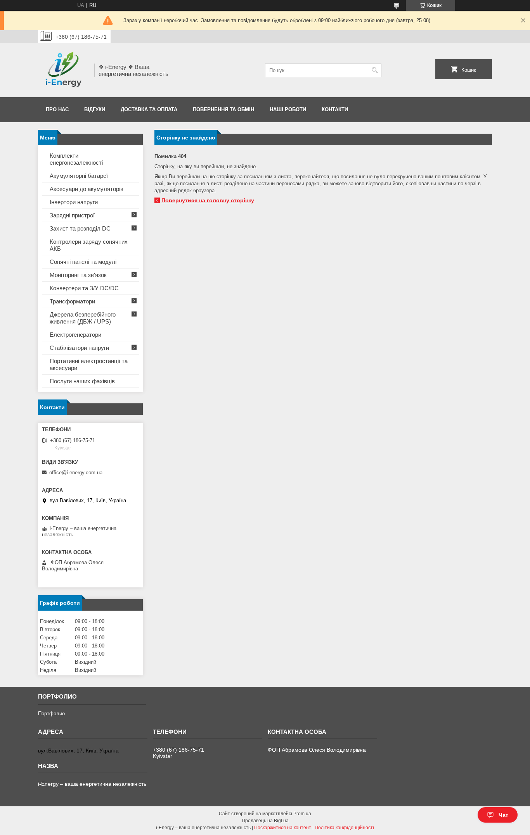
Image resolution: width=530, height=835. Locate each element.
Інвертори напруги (74, 202)
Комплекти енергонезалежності (76, 159)
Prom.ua (302, 813)
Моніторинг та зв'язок (78, 275)
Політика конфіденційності (344, 827)
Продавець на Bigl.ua (265, 820)
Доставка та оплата (149, 109)
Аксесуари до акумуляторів (86, 189)
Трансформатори (72, 301)
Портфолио (51, 713)
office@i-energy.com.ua (75, 472)
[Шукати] (374, 70)
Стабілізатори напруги (79, 347)
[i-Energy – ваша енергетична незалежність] (63, 70)
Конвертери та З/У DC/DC (84, 288)
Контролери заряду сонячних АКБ (89, 245)
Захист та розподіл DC (80, 228)
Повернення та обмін (223, 109)
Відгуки (94, 109)
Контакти (335, 109)
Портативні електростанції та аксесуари (89, 364)
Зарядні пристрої (72, 215)
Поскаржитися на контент (282, 827)
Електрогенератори (75, 334)
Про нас (57, 109)
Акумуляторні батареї (79, 175)
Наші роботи (288, 109)
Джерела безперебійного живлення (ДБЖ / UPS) (83, 318)
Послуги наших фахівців (82, 381)
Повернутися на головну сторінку (207, 200)
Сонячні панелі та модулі (83, 261)
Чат (503, 815)
